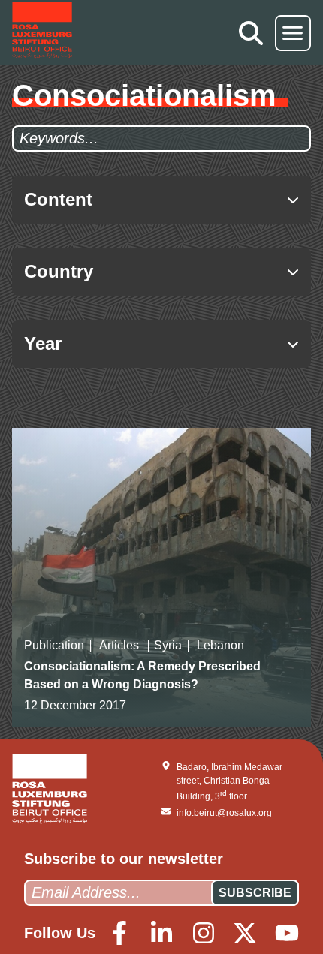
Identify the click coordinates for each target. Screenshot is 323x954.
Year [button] (43, 343)
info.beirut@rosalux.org (224, 813)
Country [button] (58, 271)
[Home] (42, 32)
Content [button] (58, 199)
